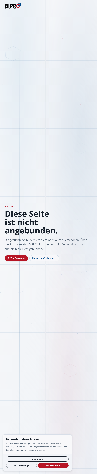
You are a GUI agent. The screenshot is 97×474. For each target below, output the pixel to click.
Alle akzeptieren (53, 465)
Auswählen (37, 459)
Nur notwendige (21, 465)
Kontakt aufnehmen (43, 258)
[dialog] (37, 452)
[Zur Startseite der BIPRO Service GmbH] (13, 6)
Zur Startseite (17, 258)
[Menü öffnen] (89, 6)
